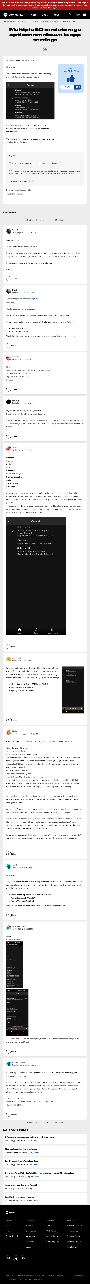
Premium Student (74, 1241)
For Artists (30, 1225)
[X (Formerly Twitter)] (16, 1258)
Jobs (8, 1230)
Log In (77, 14)
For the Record (12, 1236)
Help (33, 15)
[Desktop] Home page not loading (19, 1197)
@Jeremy (12, 875)
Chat (44, 15)
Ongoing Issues (32, 21)
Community (15, 15)
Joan (35, 1140)
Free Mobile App (53, 1236)
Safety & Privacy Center (18, 1276)
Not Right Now (71, 71)
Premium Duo (72, 1230)
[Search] (70, 14)
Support (49, 1225)
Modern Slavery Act (11, 1279)
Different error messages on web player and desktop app (29, 1137)
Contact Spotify (52, 1241)
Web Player (51, 1230)
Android (11, 194)
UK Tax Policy (23, 1279)
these (67, 253)
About (8, 1225)
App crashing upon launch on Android (21, 1185)
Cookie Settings (41, 1276)
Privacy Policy (30, 1276)
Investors (30, 1241)
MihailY (37, 1176)
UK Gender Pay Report (35, 1279)
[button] (67, 87)
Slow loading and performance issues (21, 1149)
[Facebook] (23, 1258)
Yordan (36, 1152)
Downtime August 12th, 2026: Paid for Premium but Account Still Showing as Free (39, 1173)
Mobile (19, 194)
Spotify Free (72, 1247)
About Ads (51, 1276)
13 (56, 220)
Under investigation (30, 298)
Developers (31, 1230)
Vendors (29, 1247)
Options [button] (83, 60)
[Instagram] (8, 1258)
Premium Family (73, 1236)
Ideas (56, 15)
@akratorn (14, 240)
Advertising (31, 1236)
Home (16, 21)
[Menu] (84, 14)
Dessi (35, 1164)
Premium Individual (74, 1225)
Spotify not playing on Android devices (21, 1161)
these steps (81, 5)
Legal (7, 1276)
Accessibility (60, 1276)
